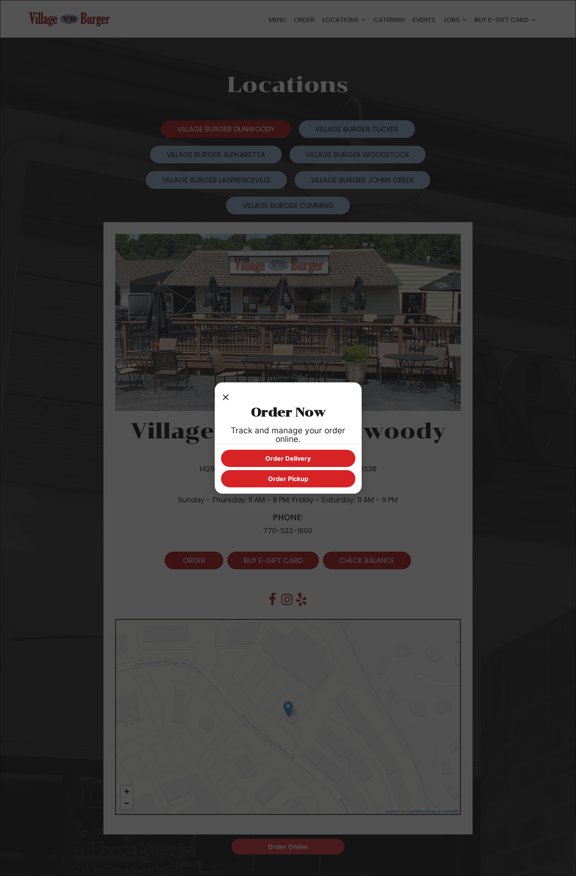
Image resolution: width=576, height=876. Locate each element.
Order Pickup (288, 479)
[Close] (226, 396)
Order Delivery (288, 458)
